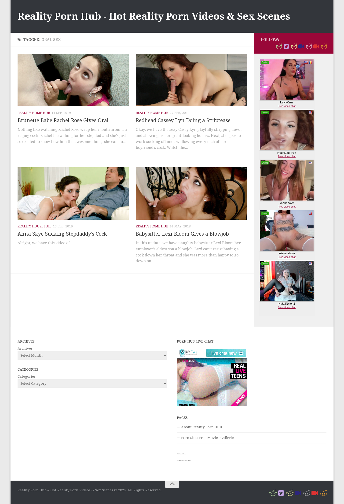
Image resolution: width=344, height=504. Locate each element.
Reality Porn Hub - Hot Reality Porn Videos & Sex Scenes (154, 16)
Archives (25, 348)
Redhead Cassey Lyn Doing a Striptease (183, 120)
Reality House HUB (34, 226)
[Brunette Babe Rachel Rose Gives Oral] (73, 80)
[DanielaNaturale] (286, 46)
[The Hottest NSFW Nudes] (323, 46)
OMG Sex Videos (181, 454)
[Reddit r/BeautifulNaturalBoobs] (293, 46)
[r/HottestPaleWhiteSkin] (279, 46)
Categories (27, 376)
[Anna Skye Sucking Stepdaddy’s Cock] (73, 193)
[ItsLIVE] (301, 46)
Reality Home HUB (34, 113)
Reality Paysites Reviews (183, 460)
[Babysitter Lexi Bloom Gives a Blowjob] (191, 193)
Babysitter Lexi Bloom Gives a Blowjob (182, 234)
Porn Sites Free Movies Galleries (208, 438)
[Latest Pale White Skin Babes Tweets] (316, 46)
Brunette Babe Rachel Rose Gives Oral (63, 120)
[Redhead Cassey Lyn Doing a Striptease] (191, 80)
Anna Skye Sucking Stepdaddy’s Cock (62, 234)
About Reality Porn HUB (201, 427)
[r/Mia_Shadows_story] (308, 46)
